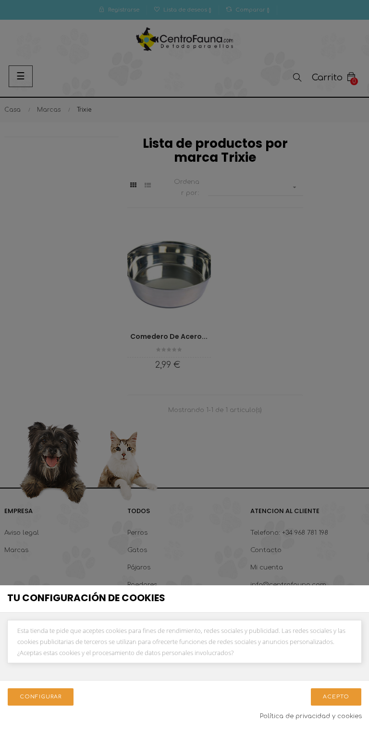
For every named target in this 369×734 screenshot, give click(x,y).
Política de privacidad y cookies (311, 716)
